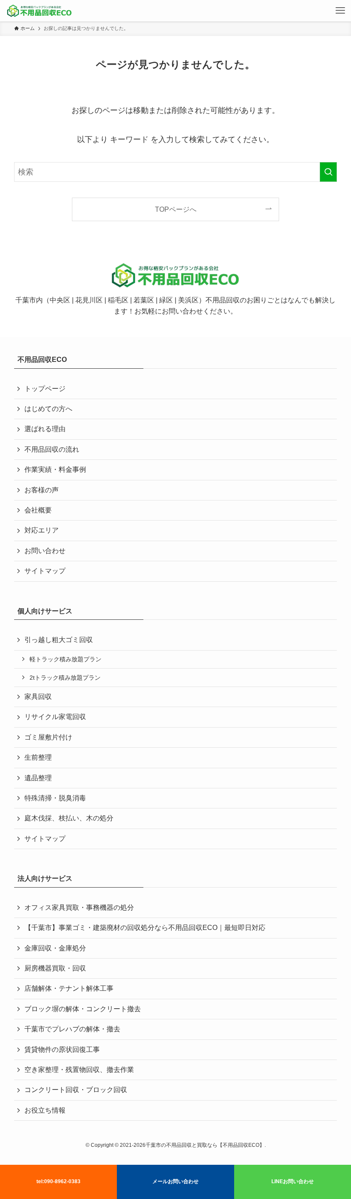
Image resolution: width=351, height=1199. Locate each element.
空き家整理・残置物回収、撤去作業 (79, 1069)
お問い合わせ (44, 550)
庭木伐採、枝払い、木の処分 (68, 818)
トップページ (44, 388)
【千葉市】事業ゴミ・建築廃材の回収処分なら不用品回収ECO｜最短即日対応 (144, 927)
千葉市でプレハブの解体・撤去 (72, 1029)
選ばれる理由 (44, 428)
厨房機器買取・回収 (55, 968)
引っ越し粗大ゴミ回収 (58, 639)
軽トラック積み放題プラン (65, 659)
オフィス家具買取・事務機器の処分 (79, 907)
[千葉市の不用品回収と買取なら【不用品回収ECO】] (39, 10)
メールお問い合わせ (175, 1181)
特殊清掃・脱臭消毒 (55, 798)
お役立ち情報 (44, 1110)
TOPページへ (175, 209)
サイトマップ (44, 570)
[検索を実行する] (328, 172)
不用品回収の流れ (51, 449)
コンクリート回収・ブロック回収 (75, 1089)
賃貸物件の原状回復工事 (62, 1049)
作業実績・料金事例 (55, 469)
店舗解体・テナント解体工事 (68, 988)
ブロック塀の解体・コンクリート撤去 (82, 1008)
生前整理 (38, 757)
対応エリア (41, 530)
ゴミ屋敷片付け (48, 737)
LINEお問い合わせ (292, 1181)
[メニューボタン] (340, 10)
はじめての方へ (48, 408)
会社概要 (38, 510)
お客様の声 (41, 490)
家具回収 (38, 696)
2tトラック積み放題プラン (65, 677)
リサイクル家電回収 (55, 716)
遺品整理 (38, 778)
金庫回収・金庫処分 (55, 948)
